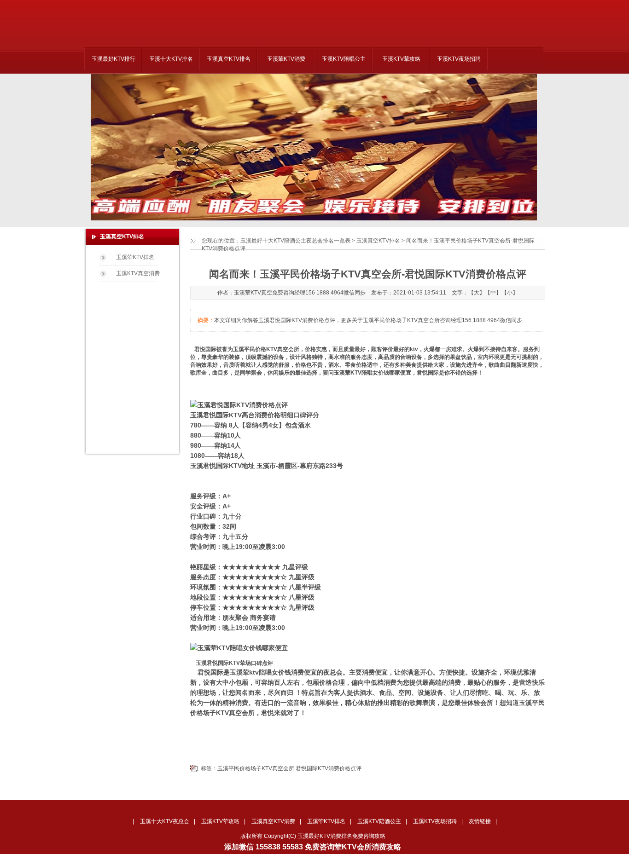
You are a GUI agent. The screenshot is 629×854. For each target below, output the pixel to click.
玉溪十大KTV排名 (171, 59)
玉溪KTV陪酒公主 (379, 821)
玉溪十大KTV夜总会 (164, 821)
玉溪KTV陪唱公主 (344, 59)
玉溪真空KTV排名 (228, 59)
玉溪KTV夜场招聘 (459, 59)
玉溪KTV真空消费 (138, 273)
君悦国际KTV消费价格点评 (328, 768)
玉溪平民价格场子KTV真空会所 (255, 768)
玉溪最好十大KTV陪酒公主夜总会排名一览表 (295, 240)
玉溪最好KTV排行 (113, 59)
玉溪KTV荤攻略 (401, 59)
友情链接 (480, 821)
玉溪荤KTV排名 (135, 257)
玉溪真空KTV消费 (273, 821)
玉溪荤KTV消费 (286, 59)
